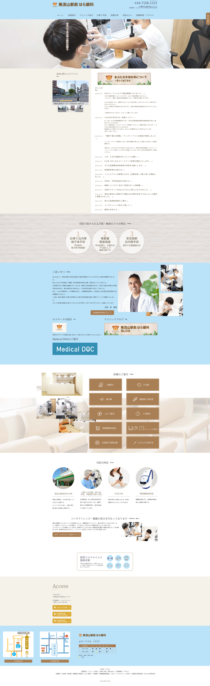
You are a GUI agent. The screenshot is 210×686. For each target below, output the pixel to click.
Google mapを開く (62, 607)
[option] (105, 43)
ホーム (60, 15)
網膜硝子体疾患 (78, 673)
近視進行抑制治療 (137, 673)
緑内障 (69, 673)
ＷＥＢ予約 (208, 18)
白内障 (64, 673)
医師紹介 (72, 15)
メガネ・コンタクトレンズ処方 (120, 673)
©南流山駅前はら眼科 (105, 681)
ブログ (108, 668)
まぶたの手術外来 (149, 673)
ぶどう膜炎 (87, 673)
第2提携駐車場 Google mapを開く (62, 621)
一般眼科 (57, 673)
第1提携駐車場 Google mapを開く (62, 614)
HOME (102, 668)
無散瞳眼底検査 (104, 673)
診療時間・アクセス (145, 15)
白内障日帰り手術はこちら (101, 313)
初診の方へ (128, 15)
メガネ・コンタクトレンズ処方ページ (65, 534)
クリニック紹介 (86, 15)
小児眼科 (95, 673)
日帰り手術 (102, 15)
